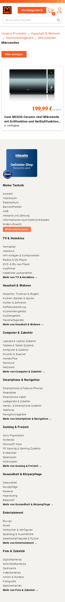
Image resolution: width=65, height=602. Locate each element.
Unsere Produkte (14, 33)
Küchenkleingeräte (20, 37)
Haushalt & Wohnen (45, 33)
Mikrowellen (47, 37)
